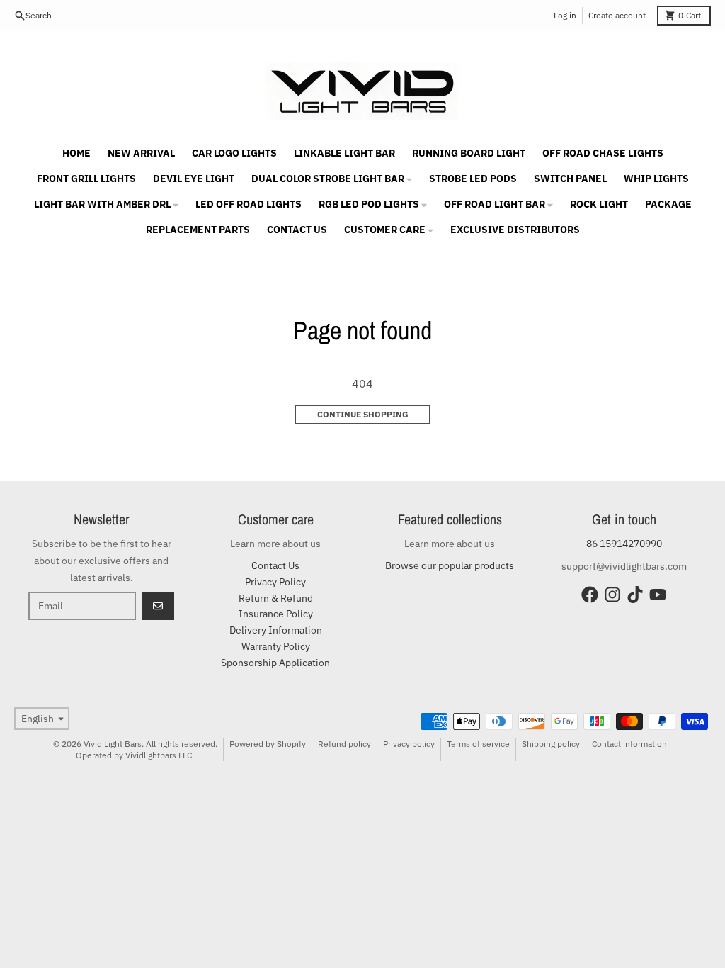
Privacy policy (409, 743)
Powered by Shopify (267, 743)
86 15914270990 (624, 543)
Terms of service (478, 743)
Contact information (629, 743)
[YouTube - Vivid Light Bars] (657, 594)
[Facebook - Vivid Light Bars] (589, 594)
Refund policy (344, 743)
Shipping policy (551, 743)
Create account (617, 15)
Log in (565, 15)
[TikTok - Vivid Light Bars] (635, 594)
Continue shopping (363, 414)
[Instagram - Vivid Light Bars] (612, 594)
